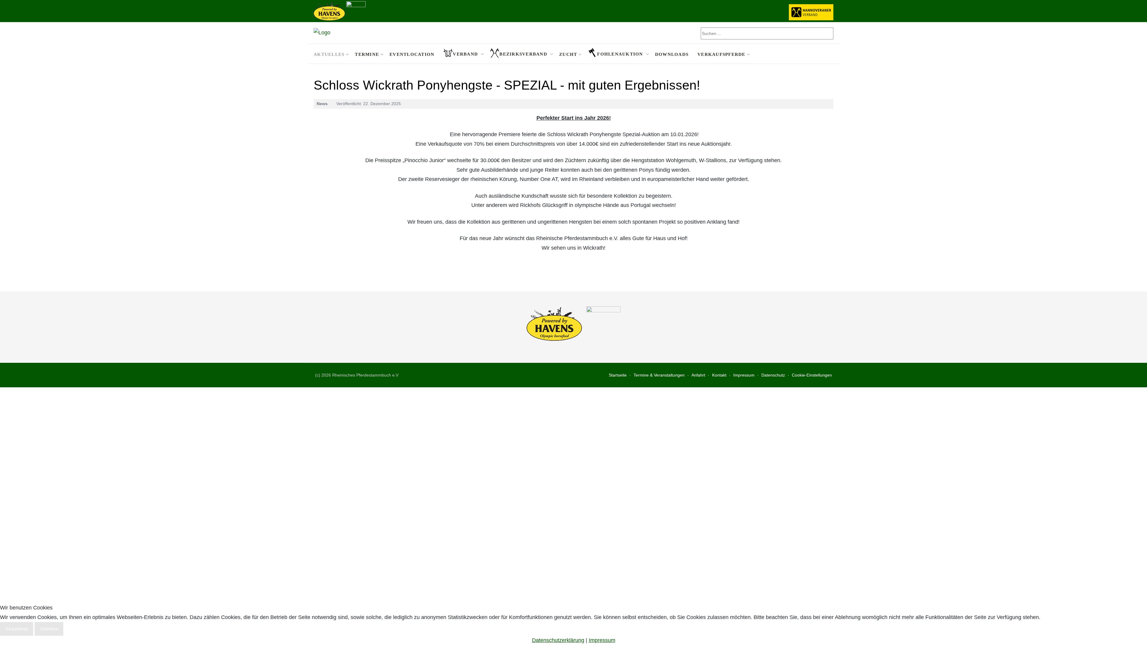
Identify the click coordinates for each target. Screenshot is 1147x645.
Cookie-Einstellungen (812, 375)
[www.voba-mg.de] (356, 10)
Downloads (671, 54)
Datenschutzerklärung (558, 640)
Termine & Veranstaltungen (659, 375)
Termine (367, 54)
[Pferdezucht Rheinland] (322, 33)
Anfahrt (698, 375)
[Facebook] (822, 54)
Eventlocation (412, 54)
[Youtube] (829, 54)
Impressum (744, 375)
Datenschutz (773, 375)
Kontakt (719, 375)
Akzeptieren (16, 628)
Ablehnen (49, 628)
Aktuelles (329, 54)
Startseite (618, 375)
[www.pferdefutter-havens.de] (329, 10)
